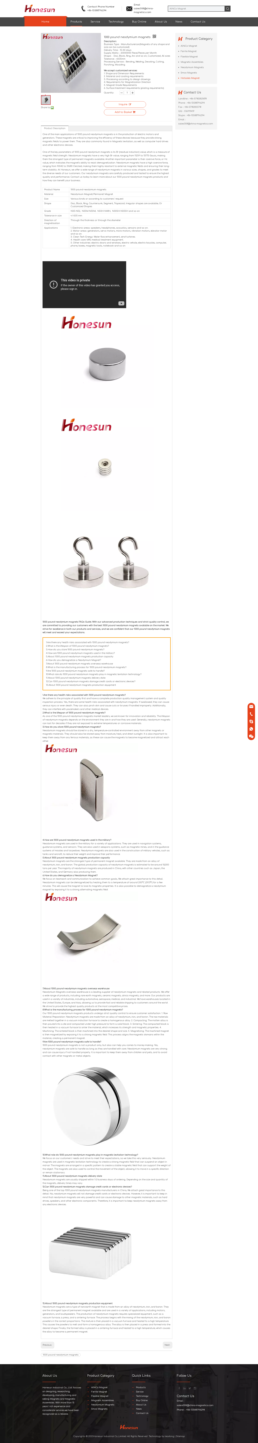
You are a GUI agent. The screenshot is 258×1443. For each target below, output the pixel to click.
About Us (161, 21)
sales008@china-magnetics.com (195, 124)
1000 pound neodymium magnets (61, 1355)
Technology (116, 21)
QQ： (181, 111)
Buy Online (139, 21)
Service (95, 21)
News (178, 21)
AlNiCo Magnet (189, 46)
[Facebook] (179, 1388)
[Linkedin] (184, 1388)
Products (76, 21)
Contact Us (198, 21)
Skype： (182, 115)
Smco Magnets (189, 73)
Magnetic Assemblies (192, 62)
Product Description (54, 128)
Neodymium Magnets (192, 67)
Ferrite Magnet (189, 51)
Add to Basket (123, 112)
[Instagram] (194, 1388)
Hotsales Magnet (190, 78)
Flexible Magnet (189, 57)
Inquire (123, 104)
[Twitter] (189, 1388)
